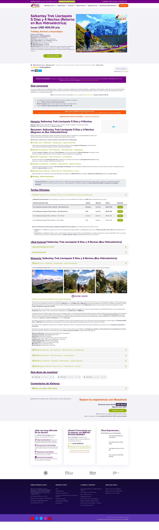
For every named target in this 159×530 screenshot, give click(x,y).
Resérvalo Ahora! (45, 36)
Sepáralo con (116, 411)
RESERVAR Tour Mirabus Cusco (66, 1)
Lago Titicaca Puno (89, 95)
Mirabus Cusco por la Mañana (113, 489)
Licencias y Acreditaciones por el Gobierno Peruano (67, 496)
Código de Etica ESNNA (62, 501)
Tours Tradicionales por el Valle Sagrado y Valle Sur (91, 489)
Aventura (71, 6)
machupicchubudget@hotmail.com (39, 500)
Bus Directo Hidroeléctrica (108, 6)
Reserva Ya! (99, 65)
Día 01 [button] (56, 263)
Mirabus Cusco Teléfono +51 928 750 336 (41, 498)
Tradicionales (61, 6)
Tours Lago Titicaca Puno (87, 505)
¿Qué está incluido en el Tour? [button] (43, 247)
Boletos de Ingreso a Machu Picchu (90, 501)
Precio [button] (63, 195)
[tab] (79, 195)
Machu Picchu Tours (39, 65)
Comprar (120, 207)
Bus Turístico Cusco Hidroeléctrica (89, 499)
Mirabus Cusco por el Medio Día (114, 491)
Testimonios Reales (61, 499)
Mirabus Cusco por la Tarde (113, 493)
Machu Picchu (80, 6)
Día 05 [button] (57, 366)
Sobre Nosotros (60, 491)
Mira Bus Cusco (49, 6)
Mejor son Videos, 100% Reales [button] (46, 388)
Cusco (76, 95)
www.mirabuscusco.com (37, 503)
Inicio (57, 489)
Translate (126, 71)
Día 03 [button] (54, 355)
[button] (125, 281)
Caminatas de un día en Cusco (88, 492)
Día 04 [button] (58, 361)
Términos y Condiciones (62, 493)
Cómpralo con (52, 56)
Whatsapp (123, 5)
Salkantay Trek (92, 6)
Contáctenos (59, 503)
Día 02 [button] (59, 350)
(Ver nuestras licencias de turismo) (89, 80)
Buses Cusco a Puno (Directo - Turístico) (91, 503)
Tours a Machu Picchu (86, 494)
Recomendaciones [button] (39, 252)
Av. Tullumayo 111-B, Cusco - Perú (39, 496)
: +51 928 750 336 (115, 1)
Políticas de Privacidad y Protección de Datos (117, 517)
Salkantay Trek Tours (86, 497)
